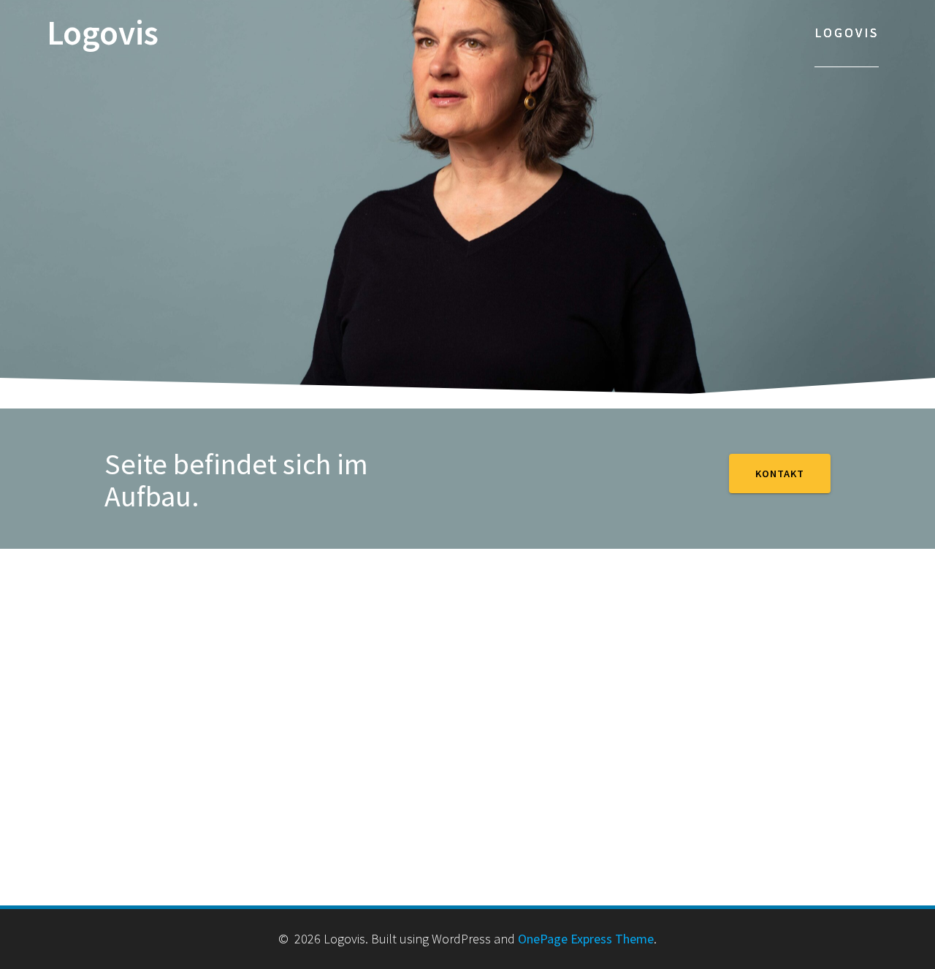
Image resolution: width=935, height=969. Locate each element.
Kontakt (779, 473)
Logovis (103, 33)
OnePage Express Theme (586, 938)
